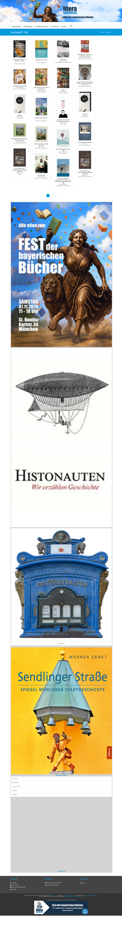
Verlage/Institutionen (41, 26)
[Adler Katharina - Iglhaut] (63, 77)
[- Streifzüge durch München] (41, 106)
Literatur (108, 32)
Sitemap (14, 821)
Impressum (14, 823)
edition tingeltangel (91, 834)
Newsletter (61, 643)
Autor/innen (55, 26)
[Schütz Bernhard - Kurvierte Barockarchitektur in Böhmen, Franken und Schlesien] (85, 72)
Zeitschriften (61, 810)
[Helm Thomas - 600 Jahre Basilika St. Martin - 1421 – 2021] (41, 134)
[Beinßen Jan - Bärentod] (85, 101)
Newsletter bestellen (52, 823)
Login (82, 821)
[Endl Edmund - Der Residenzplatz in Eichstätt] (85, 131)
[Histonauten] (61, 274)
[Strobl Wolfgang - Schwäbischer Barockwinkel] (20, 76)
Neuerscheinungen (61, 749)
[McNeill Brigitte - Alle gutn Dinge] (41, 163)
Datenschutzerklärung (18, 826)
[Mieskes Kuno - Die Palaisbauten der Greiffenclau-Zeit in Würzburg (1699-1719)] (20, 157)
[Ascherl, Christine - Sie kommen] (63, 49)
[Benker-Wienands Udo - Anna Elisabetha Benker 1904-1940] (63, 138)
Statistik (14, 828)
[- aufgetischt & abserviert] (41, 49)
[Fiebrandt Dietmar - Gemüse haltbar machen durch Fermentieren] (41, 77)
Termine (63, 26)
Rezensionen (16, 761)
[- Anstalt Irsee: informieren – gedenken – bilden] (20, 49)
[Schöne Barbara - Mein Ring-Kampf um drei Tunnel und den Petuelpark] (20, 130)
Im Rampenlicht (16, 26)
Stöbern (14, 769)
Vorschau (15, 752)
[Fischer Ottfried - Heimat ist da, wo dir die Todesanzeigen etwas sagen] (63, 108)
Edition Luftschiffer (69, 834)
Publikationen (28, 26)
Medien (14, 765)
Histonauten (54, 834)
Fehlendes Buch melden (53, 821)
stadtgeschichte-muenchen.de (74, 835)
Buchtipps (15, 756)
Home (102, 32)
